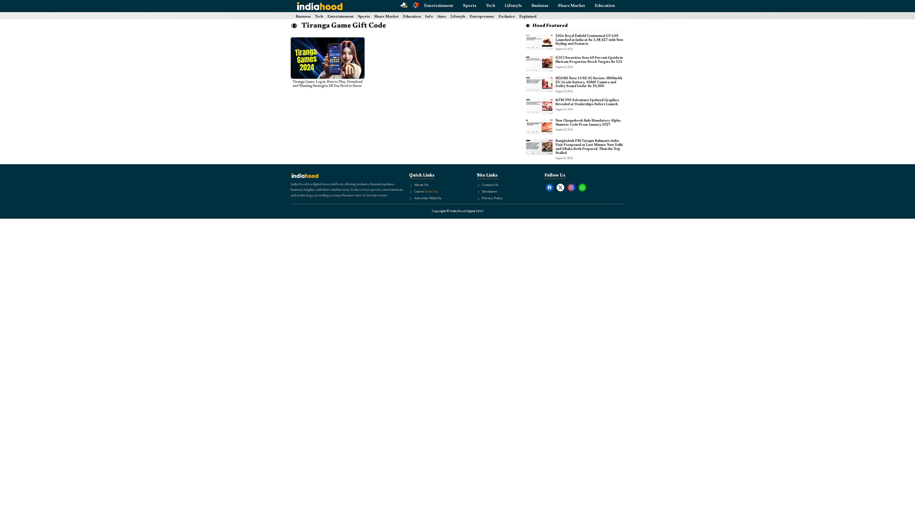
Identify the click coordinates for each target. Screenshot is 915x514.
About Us (421, 185)
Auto (441, 17)
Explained (527, 17)
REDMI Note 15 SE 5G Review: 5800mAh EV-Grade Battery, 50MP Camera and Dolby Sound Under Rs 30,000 (588, 82)
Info (429, 17)
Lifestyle (513, 6)
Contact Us (490, 185)
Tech (490, 6)
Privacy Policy (492, 198)
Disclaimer (489, 191)
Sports (469, 6)
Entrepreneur (482, 17)
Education (605, 6)
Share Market (571, 6)
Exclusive (506, 17)
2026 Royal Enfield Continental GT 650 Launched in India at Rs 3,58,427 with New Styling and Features (589, 40)
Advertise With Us (427, 198)
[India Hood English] (319, 6)
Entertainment (438, 6)
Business (539, 6)
